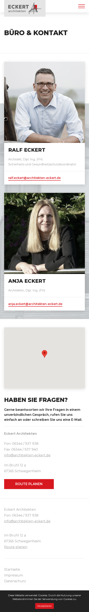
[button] (44, 353)
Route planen (29, 484)
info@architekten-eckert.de (27, 455)
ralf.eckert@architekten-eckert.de (34, 178)
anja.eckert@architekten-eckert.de (35, 304)
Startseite (12, 569)
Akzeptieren (44, 605)
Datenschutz (15, 581)
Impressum (13, 575)
